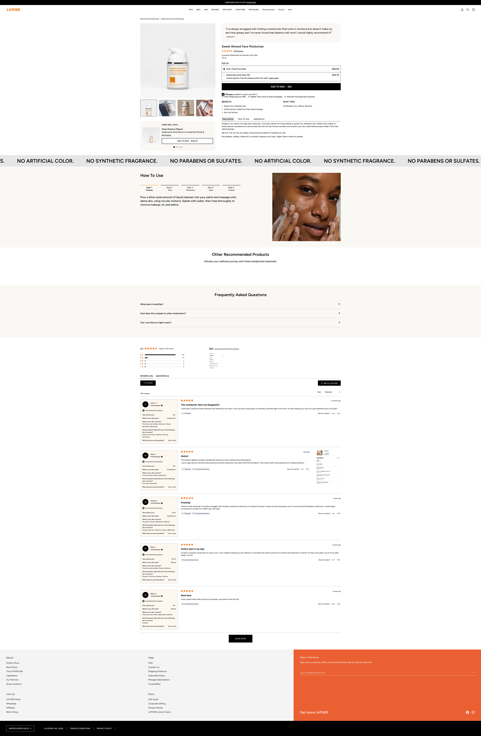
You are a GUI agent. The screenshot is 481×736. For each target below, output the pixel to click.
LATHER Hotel (13, 699)
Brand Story (12, 667)
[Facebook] (467, 712)
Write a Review (332, 384)
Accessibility (154, 684)
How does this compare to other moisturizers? (163, 313)
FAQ (150, 663)
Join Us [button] (10, 694)
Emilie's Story (12, 663)
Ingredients (259, 119)
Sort (319, 392)
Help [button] (151, 657)
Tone (170, 188)
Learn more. (274, 78)
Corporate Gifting (156, 703)
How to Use (243, 119)
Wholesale (11, 703)
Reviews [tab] (146, 376)
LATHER (49, 728)
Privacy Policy (104, 728)
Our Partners (12, 679)
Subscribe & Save (156, 675)
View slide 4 (181, 147)
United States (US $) (19, 728)
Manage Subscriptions (159, 679)
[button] (191, 10)
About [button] (9, 657)
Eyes (211, 188)
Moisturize (190, 188)
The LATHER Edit (14, 671)
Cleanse (149, 188)
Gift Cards (153, 699)
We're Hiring (12, 712)
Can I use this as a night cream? (155, 322)
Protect (231, 188)
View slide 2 (176, 147)
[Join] (473, 672)
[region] (217, 361)
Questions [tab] (162, 376)
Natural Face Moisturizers (149, 19)
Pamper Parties (155, 707)
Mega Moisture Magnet (172, 129)
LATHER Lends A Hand (159, 712)
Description (228, 119)
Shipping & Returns (157, 671)
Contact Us (153, 667)
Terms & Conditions (80, 728)
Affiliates (10, 707)
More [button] (151, 694)
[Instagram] (473, 712)
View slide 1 (174, 147)
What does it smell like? (151, 304)
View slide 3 (179, 147)
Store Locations (14, 684)
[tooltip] (201, 469)
